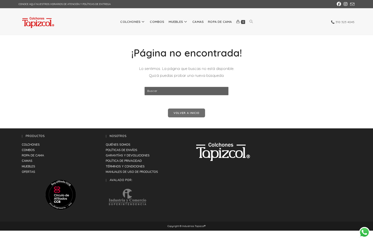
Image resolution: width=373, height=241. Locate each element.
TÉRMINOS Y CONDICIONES (125, 166)
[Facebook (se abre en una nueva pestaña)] (338, 4)
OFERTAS (28, 172)
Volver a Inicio (187, 113)
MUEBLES (28, 166)
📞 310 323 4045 (342, 22)
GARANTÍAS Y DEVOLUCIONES (128, 155)
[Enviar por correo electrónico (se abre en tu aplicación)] (351, 4)
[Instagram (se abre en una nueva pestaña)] (345, 4)
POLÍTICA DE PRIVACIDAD (124, 161)
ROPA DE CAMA (33, 155)
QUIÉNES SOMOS (118, 145)
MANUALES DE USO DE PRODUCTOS (132, 172)
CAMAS (27, 161)
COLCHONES (31, 145)
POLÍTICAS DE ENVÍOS (121, 150)
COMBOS (28, 150)
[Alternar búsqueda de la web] (251, 21)
